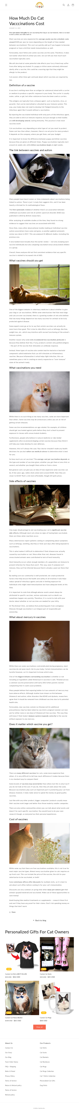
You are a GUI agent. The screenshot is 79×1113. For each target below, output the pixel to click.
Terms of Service (11, 1081)
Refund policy (10, 1095)
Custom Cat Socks (46, 974)
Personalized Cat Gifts (47, 1081)
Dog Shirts (43, 1085)
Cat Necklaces (45, 1062)
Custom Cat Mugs (45, 1018)
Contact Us (9, 1048)
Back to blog (40, 920)
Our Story (8, 1052)
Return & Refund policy (13, 1085)
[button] (6, 5)
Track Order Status (11, 1062)
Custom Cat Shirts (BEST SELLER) (16, 974)
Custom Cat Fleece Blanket (14, 1018)
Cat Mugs (43, 1066)
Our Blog (8, 1057)
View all (39, 1027)
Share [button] (14, 912)
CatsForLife (41, 1108)
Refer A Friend (10, 1071)
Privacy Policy (10, 1076)
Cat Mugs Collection (47, 1071)
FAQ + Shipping (10, 1066)
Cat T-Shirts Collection (47, 1076)
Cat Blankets (44, 1057)
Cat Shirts (43, 1048)
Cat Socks (43, 1052)
